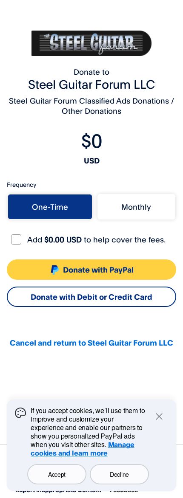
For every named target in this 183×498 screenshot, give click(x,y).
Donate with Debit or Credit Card (91, 296)
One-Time (50, 206)
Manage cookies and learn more (82, 448)
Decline (119, 474)
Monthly (136, 206)
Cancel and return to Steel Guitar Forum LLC (91, 342)
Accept (57, 474)
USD (92, 160)
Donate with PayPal (98, 269)
